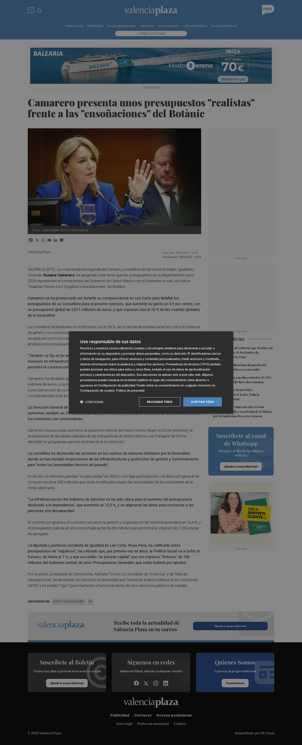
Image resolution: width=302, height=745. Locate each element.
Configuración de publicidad (116, 385)
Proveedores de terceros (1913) (187, 364)
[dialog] (151, 372)
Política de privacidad (130, 390)
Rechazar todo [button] (159, 402)
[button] (91, 402)
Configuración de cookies (97, 390)
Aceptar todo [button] (202, 402)
